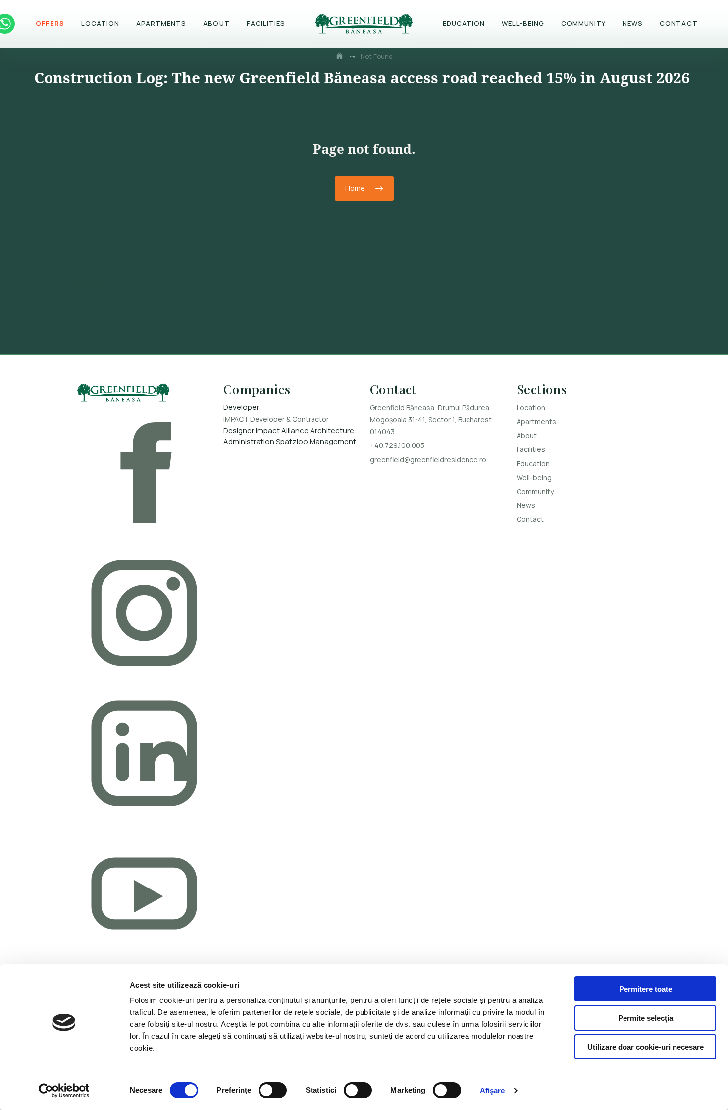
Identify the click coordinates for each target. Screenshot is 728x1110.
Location (100, 23)
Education (464, 23)
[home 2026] (340, 56)
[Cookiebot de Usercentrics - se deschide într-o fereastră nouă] (64, 1090)
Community (583, 23)
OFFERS (50, 23)
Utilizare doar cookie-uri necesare (645, 1047)
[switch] (273, 1090)
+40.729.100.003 (397, 445)
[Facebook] (144, 474)
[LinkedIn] (144, 755)
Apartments (161, 23)
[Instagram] (144, 615)
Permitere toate (645, 989)
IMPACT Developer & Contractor (276, 419)
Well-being (523, 23)
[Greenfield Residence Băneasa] (144, 394)
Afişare (492, 1090)
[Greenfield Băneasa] (364, 24)
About (216, 23)
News (633, 23)
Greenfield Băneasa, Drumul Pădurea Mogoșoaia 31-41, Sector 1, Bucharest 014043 (431, 419)
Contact (678, 23)
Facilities (266, 23)
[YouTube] (144, 895)
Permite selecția (645, 1018)
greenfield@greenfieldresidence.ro (428, 459)
